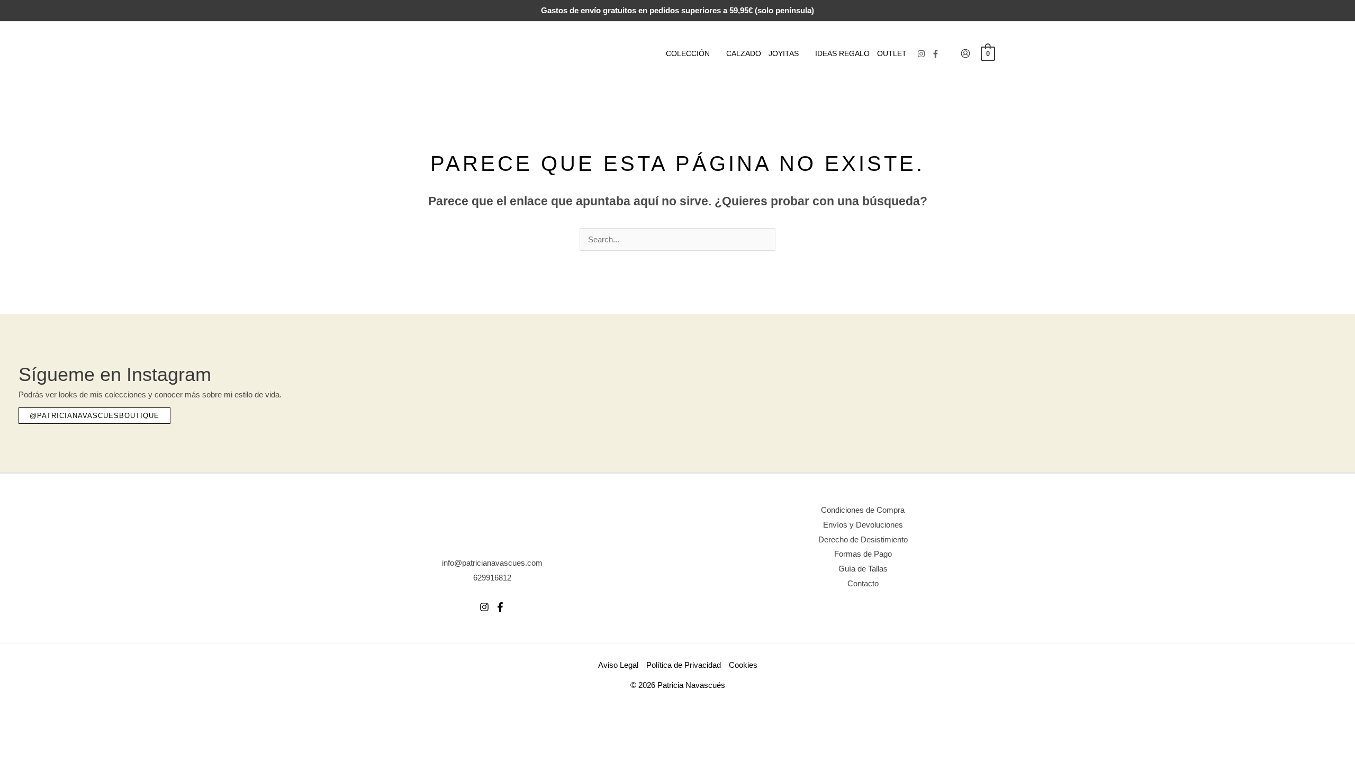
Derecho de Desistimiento (863, 539)
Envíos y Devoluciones (863, 524)
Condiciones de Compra (863, 509)
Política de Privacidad (683, 664)
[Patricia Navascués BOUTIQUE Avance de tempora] (1230, 390)
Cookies (743, 664)
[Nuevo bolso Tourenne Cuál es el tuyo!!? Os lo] (797, 390)
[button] (714, 53)
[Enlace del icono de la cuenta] (965, 53)
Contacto (863, 583)
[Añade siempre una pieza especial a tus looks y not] (1014, 390)
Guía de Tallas (863, 568)
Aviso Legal (618, 664)
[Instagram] (921, 54)
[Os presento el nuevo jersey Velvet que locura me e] (580, 390)
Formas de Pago (863, 553)
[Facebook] (936, 54)
